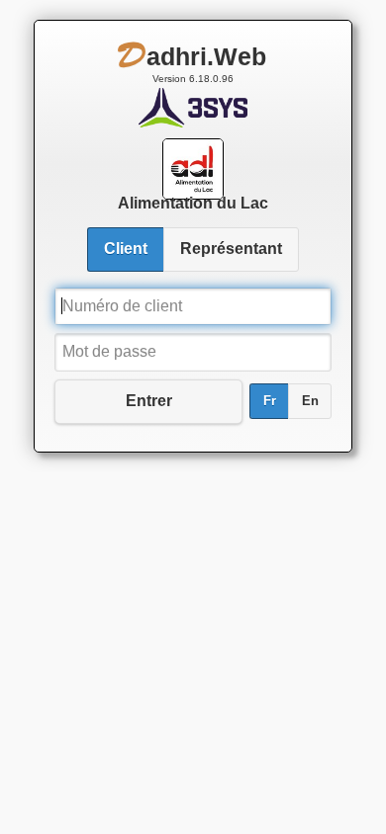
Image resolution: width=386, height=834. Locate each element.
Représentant (231, 248)
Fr (269, 401)
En (310, 401)
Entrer (149, 400)
